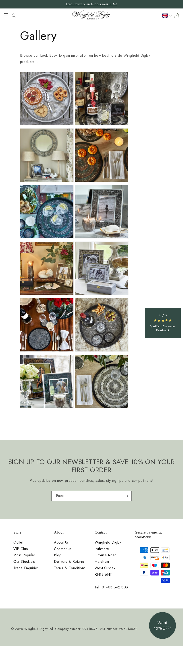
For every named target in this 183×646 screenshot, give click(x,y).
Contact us (62, 549)
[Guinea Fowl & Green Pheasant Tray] (47, 238)
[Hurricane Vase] (47, 294)
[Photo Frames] (102, 294)
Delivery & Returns (69, 561)
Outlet (18, 542)
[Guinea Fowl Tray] (102, 351)
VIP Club (20, 549)
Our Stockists (24, 561)
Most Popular (24, 555)
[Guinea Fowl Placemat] (47, 351)
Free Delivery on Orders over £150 (91, 4)
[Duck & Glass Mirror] (47, 181)
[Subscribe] (126, 496)
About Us (61, 542)
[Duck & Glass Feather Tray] (47, 124)
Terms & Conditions (70, 568)
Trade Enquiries (26, 568)
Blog (57, 555)
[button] (6, 16)
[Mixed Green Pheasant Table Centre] (102, 124)
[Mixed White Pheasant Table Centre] (102, 408)
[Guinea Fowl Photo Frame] (102, 238)
